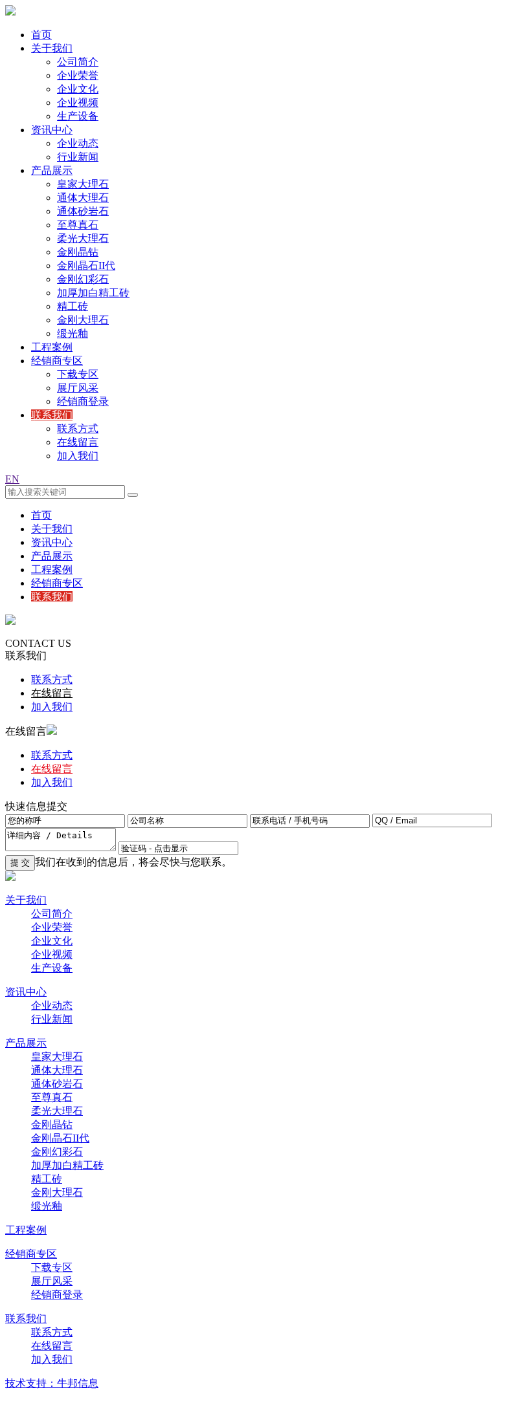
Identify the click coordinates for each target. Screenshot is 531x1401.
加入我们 (77, 455)
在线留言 (77, 442)
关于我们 (52, 48)
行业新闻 (77, 156)
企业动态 (77, 143)
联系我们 (52, 414)
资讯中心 (52, 129)
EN (12, 478)
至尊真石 (77, 224)
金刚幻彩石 (83, 279)
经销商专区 (57, 360)
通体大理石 (83, 197)
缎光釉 (72, 333)
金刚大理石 (83, 319)
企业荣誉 (77, 75)
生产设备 (77, 116)
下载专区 (77, 374)
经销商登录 (83, 401)
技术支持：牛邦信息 (51, 1383)
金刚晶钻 (77, 251)
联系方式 (77, 428)
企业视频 (77, 102)
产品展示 (52, 170)
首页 (41, 34)
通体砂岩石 (83, 211)
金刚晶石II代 (86, 265)
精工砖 (72, 306)
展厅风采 (77, 387)
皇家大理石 (83, 184)
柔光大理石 (83, 238)
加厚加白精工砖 (93, 292)
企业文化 (77, 88)
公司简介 (77, 61)
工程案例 (52, 347)
